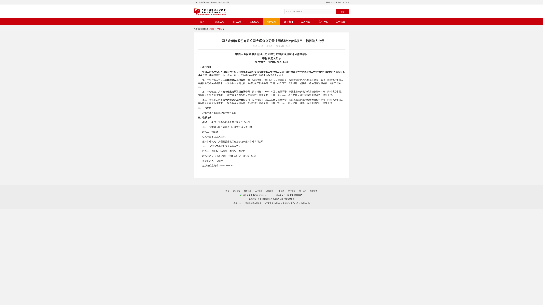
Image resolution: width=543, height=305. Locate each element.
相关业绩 (236, 21)
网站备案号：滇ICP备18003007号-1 (290, 195)
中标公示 (220, 28)
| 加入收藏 (345, 2)
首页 (202, 21)
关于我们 (340, 21)
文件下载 (323, 21)
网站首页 (329, 2)
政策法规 (219, 21)
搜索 (342, 11)
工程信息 (254, 21)
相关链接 (313, 190)
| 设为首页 (337, 2)
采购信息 (271, 21)
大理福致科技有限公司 (252, 203)
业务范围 (305, 21)
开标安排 (288, 21)
